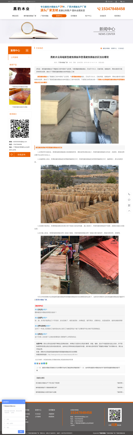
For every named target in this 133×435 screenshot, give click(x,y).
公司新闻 (14, 57)
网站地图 (110, 1)
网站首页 (15, 16)
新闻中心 (59, 16)
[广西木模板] (23, 8)
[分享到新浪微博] (40, 363)
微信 (124, 1)
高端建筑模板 (26, 413)
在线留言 (103, 16)
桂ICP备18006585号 (66, 433)
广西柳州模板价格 (120, 433)
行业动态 (121, 48)
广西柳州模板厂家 (110, 433)
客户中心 (88, 16)
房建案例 (51, 413)
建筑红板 (24, 419)
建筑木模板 (106, 48)
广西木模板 (44, 16)
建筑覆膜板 (25, 422)
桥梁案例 (51, 416)
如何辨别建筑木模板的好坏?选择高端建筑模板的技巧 (102, 368)
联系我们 (118, 16)
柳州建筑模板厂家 (30, 16)
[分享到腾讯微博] (42, 363)
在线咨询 (21, 154)
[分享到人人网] (44, 363)
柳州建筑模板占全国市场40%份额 (46, 392)
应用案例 (74, 16)
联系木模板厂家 (41, 300)
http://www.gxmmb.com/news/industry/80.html (62, 354)
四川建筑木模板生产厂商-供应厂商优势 (47, 383)
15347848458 (129, 194)
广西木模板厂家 (63, 62)
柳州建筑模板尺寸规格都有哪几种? (46, 387)
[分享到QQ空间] (37, 363)
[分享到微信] (46, 363)
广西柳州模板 (102, 433)
